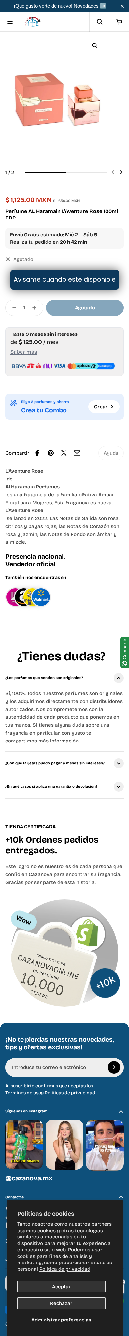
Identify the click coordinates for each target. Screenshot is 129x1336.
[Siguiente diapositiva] (121, 172)
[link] (111, 453)
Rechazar (61, 1303)
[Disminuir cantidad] (12, 308)
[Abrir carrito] (119, 22)
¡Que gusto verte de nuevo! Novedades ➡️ (60, 6)
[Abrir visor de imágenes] (94, 45)
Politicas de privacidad (70, 1093)
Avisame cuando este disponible (65, 279)
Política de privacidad (64, 1269)
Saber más (23, 352)
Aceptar (61, 1287)
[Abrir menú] (10, 22)
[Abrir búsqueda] (99, 22)
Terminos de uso (23, 1093)
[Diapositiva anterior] (113, 172)
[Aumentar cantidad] (36, 308)
